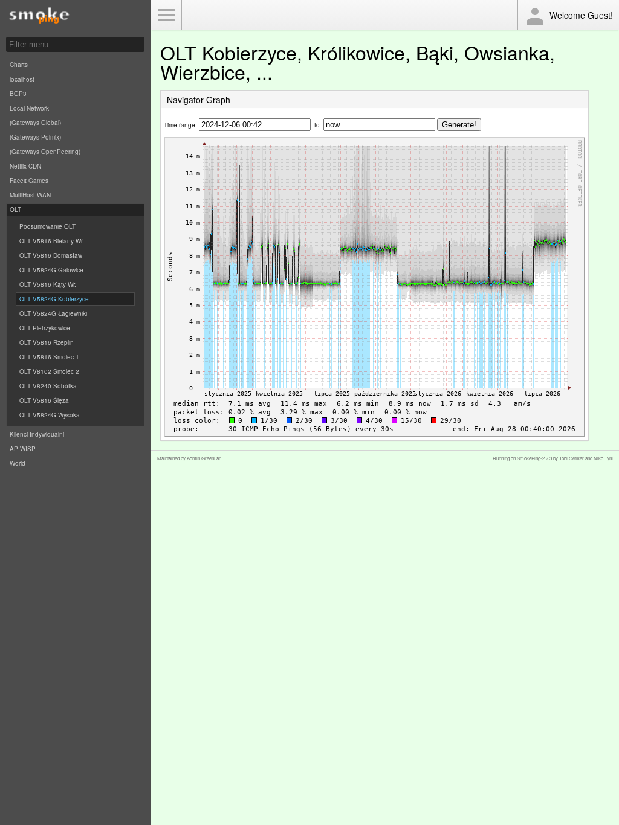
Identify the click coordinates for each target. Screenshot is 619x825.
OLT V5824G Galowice (51, 270)
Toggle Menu (166, 15)
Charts (19, 64)
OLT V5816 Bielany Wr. (51, 241)
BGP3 (18, 93)
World (17, 463)
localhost (22, 79)
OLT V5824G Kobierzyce (54, 299)
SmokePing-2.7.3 (534, 458)
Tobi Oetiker (571, 458)
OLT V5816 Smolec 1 (49, 357)
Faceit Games (29, 180)
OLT (15, 209)
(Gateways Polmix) (35, 137)
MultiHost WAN (30, 195)
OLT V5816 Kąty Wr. (47, 284)
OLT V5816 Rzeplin (46, 342)
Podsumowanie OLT (47, 226)
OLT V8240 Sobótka (48, 386)
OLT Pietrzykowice (44, 328)
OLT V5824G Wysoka (49, 415)
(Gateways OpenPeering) (45, 151)
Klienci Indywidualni (37, 434)
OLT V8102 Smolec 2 (49, 371)
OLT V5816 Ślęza (44, 400)
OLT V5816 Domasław (50, 255)
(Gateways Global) (35, 122)
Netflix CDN (25, 166)
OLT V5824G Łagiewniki (53, 313)
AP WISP (23, 449)
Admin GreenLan (204, 458)
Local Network (29, 108)
